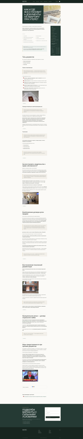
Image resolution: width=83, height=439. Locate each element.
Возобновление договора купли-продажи (40, 38)
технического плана (32, 294)
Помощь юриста (46, 1)
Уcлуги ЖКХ (54, 41)
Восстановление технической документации (27, 40)
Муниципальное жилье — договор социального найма (41, 40)
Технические (37, 37)
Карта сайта (50, 432)
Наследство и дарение (55, 33)
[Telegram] (34, 386)
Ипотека (53, 30)
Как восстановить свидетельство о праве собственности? (27, 39)
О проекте (41, 1)
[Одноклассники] (33, 386)
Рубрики (34, 1)
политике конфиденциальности (53, 418)
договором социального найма (26, 321)
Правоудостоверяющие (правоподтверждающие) (28, 37)
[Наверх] (60, 430)
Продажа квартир (54, 38)
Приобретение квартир (55, 36)
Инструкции (37, 1)
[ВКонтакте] (32, 386)
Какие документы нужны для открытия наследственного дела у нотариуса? (35, 396)
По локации (50, 1)
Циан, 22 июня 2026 (54, 54)
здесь (24, 154)
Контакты (50, 431)
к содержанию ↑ (24, 103)
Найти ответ (57, 1)
